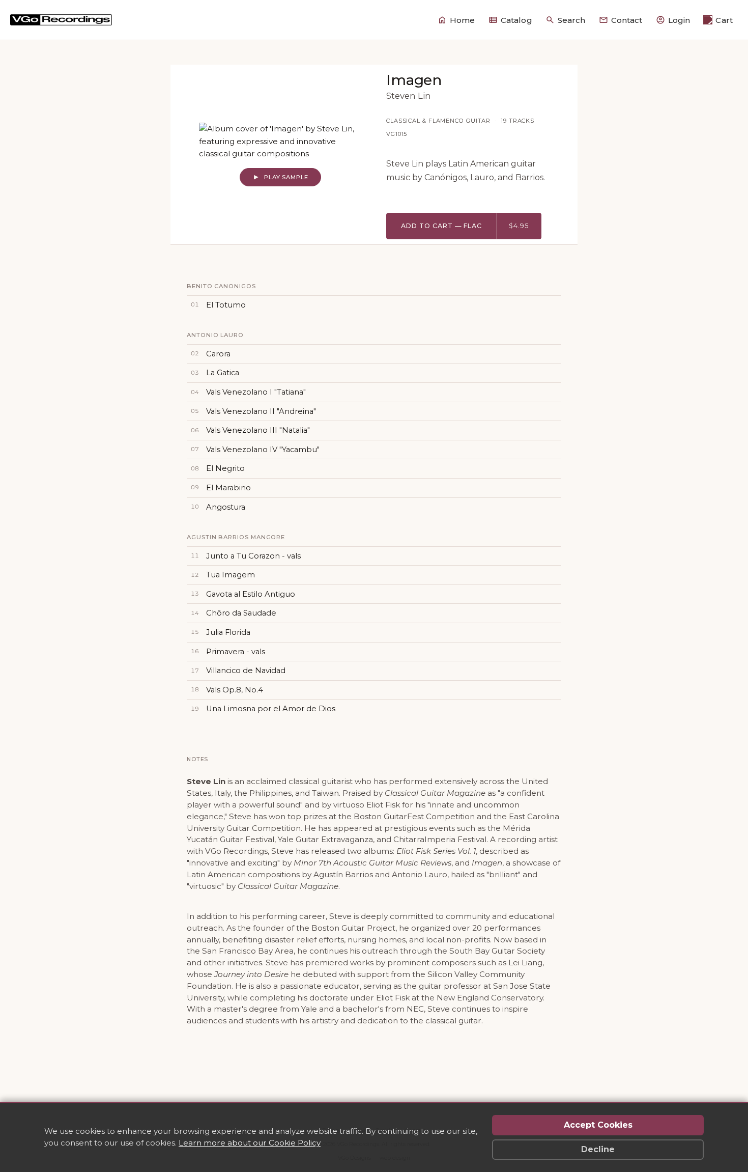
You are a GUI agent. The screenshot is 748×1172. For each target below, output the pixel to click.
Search (572, 20)
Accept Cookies (598, 1125)
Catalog (516, 20)
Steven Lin (408, 96)
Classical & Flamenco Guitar (438, 120)
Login (679, 20)
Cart (724, 20)
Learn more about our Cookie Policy (250, 1143)
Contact (627, 20)
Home (462, 20)
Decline (598, 1149)
